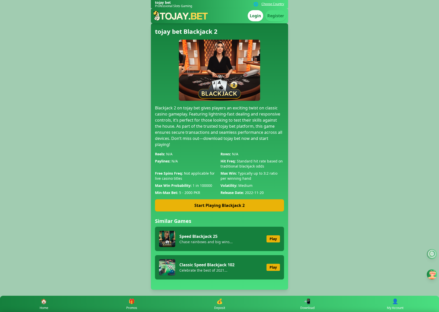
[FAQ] (432, 254)
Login (255, 16)
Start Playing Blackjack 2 (219, 205)
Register (275, 16)
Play (273, 238)
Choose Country (272, 4)
